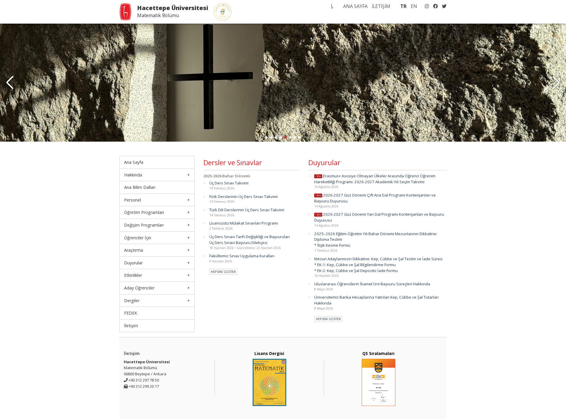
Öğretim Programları (144, 212)
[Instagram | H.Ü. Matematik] (425, 6)
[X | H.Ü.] (443, 6)
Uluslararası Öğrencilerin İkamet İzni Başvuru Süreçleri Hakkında (372, 284)
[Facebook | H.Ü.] (434, 6)
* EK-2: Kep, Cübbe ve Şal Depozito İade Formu (356, 270)
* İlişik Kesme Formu (332, 245)
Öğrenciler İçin (137, 237)
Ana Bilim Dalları (139, 187)
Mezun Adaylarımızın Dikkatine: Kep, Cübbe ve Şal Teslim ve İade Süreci (378, 258)
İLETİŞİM (381, 6)
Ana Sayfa (133, 162)
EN (414, 6)
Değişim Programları (144, 225)
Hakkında (133, 175)
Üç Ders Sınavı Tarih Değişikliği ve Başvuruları (249, 236)
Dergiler (131, 300)
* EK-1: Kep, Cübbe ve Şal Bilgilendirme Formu (355, 264)
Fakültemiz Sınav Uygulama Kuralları (241, 255)
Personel (132, 200)
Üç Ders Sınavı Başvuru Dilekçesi (238, 242)
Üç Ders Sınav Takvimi (229, 183)
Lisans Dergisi (269, 353)
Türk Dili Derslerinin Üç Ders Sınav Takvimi (246, 209)
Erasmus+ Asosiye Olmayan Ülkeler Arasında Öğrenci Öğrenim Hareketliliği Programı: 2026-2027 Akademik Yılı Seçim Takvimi (374, 178)
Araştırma (133, 250)
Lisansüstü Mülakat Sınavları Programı (243, 223)
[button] (556, 82)
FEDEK (130, 313)
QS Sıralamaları (378, 353)
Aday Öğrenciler (139, 288)
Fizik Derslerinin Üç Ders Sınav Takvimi (243, 196)
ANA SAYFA (355, 6)
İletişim (131, 325)
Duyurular (133, 263)
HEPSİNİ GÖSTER (223, 272)
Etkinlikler (133, 275)
